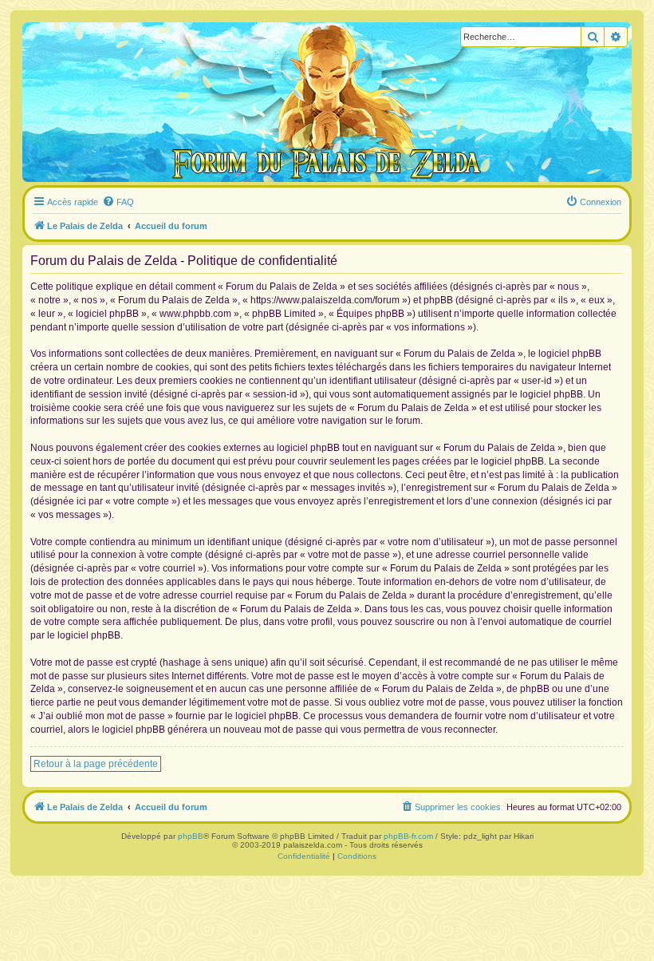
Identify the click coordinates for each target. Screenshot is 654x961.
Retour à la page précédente (95, 763)
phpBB (190, 836)
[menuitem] (118, 202)
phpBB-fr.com (408, 836)
